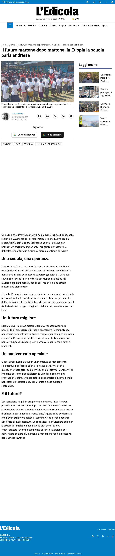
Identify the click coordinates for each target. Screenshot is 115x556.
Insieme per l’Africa (49, 144)
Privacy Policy (60, 554)
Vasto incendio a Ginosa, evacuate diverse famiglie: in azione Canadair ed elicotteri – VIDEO (106, 121)
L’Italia (53, 25)
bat (18, 144)
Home (4, 44)
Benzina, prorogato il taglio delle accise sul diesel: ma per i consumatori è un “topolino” (106, 92)
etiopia (28, 144)
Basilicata (74, 25)
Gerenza (37, 554)
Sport (105, 25)
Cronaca (42, 25)
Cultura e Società (90, 25)
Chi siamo (101, 529)
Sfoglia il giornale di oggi (17, 2)
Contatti (111, 529)
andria (7, 144)
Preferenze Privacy (74, 554)
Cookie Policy (47, 554)
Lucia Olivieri (17, 113)
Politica (32, 25)
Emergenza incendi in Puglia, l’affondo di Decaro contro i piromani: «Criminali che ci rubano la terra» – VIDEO (105, 77)
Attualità (20, 25)
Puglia (62, 25)
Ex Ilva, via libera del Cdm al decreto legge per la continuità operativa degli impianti (106, 107)
